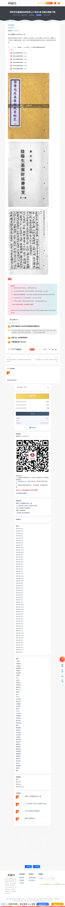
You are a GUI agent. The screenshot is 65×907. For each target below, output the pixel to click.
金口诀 (17, 763)
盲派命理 (18, 739)
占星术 (17, 680)
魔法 (17, 770)
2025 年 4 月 (19, 566)
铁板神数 (18, 765)
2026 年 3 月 (19, 540)
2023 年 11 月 (19, 607)
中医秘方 (18, 670)
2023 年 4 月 (19, 623)
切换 (62, 681)
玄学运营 (18, 732)
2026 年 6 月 (19, 533)
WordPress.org (20, 786)
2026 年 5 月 (19, 535)
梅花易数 (18, 727)
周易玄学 (18, 687)
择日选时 (18, 720)
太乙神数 (18, 699)
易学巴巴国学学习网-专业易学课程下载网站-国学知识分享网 (23, 310)
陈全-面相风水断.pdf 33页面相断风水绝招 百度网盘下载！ (19, 360)
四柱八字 (18, 689)
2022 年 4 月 (19, 652)
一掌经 (17, 661)
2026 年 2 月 (19, 543)
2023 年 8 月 (19, 614)
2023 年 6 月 (19, 619)
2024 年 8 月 (19, 585)
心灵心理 (18, 713)
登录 (17, 779)
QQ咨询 (33, 427)
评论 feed (18, 784)
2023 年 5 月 (19, 621)
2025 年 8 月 (19, 557)
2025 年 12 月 (19, 547)
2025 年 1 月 (19, 573)
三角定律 (18, 666)
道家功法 (18, 758)
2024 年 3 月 (19, 597)
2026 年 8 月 (19, 528)
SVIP (62, 660)
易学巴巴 (13, 349)
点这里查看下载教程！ (22, 493)
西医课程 (18, 753)
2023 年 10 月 (19, 609)
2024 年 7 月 (19, 588)
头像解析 (18, 704)
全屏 (62, 676)
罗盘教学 (18, 746)
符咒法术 (18, 742)
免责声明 (21, 877)
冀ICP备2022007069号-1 (45, 900)
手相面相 (18, 715)
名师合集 (18, 685)
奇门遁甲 (18, 706)
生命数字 (18, 737)
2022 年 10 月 (19, 638)
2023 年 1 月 (19, 630)
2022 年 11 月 (19, 635)
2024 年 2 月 (19, 600)
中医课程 (18, 673)
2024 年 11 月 (19, 578)
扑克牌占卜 (19, 718)
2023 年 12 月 (19, 604)
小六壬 (17, 711)
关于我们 (21, 882)
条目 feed (18, 782)
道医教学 (18, 756)
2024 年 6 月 (19, 590)
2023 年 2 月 (19, 628)
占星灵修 (18, 682)
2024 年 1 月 (19, 602)
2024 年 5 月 (19, 592)
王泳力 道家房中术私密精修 (23, 508)
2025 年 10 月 (19, 552)
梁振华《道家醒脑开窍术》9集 (24, 503)
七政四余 (18, 663)
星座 (17, 725)
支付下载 (32, 413)
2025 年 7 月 (19, 559)
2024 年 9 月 (19, 583)
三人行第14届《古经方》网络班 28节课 (26, 505)
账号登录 (43, 904)
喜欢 (32, 349)
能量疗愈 (18, 749)
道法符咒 (18, 761)
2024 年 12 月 (19, 576)
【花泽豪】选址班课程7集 (23, 512)
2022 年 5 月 (19, 649)
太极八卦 (18, 701)
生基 (12, 34)
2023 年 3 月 (19, 626)
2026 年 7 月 (19, 531)
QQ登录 (58, 904)
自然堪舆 (18, 751)
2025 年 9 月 (19, 554)
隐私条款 (21, 880)
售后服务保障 (32, 877)
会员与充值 (31, 880)
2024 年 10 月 (19, 581)
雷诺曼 (17, 768)
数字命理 (18, 723)
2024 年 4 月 (19, 595)
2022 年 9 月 (19, 640)
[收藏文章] (49, 349)
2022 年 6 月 (19, 647)
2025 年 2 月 (19, 571)
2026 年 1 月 (19, 545)
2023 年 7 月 (19, 616)
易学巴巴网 (36, 900)
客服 (62, 666)
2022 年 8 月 (19, 642)
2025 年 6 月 (19, 562)
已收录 (39, 15)
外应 (17, 694)
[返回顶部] (62, 685)
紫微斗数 (18, 744)
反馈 (62, 671)
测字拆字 (18, 730)
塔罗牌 (17, 692)
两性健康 (18, 668)
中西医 (17, 675)
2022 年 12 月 (19, 633)
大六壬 (17, 696)
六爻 (17, 677)
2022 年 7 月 (19, 645)
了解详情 (36, 866)
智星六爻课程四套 (20, 510)
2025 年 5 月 (19, 564)
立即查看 (28, 866)
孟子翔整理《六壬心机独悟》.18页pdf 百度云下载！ (46, 360)
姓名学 (17, 708)
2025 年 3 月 (19, 569)
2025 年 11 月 (19, 550)
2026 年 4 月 (19, 538)
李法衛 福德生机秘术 (12, 380)
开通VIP (4, 904)
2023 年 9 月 (19, 611)
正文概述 (11, 25)
